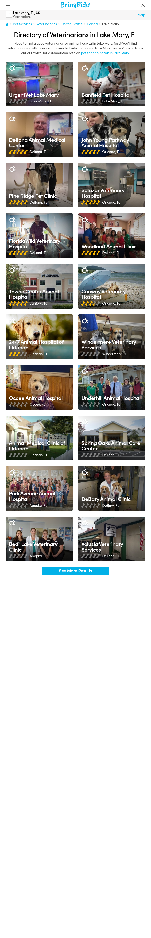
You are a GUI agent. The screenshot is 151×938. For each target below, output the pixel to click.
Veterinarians (46, 24)
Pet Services (22, 24)
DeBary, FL (110, 505)
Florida (92, 24)
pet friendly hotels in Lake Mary (105, 53)
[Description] (12, 68)
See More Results (75, 571)
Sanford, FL (38, 303)
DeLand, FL (38, 253)
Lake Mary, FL (41, 101)
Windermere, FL (114, 354)
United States (71, 24)
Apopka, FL (38, 505)
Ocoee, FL (37, 404)
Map (141, 15)
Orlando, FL (111, 152)
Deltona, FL (38, 152)
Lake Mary (110, 24)
